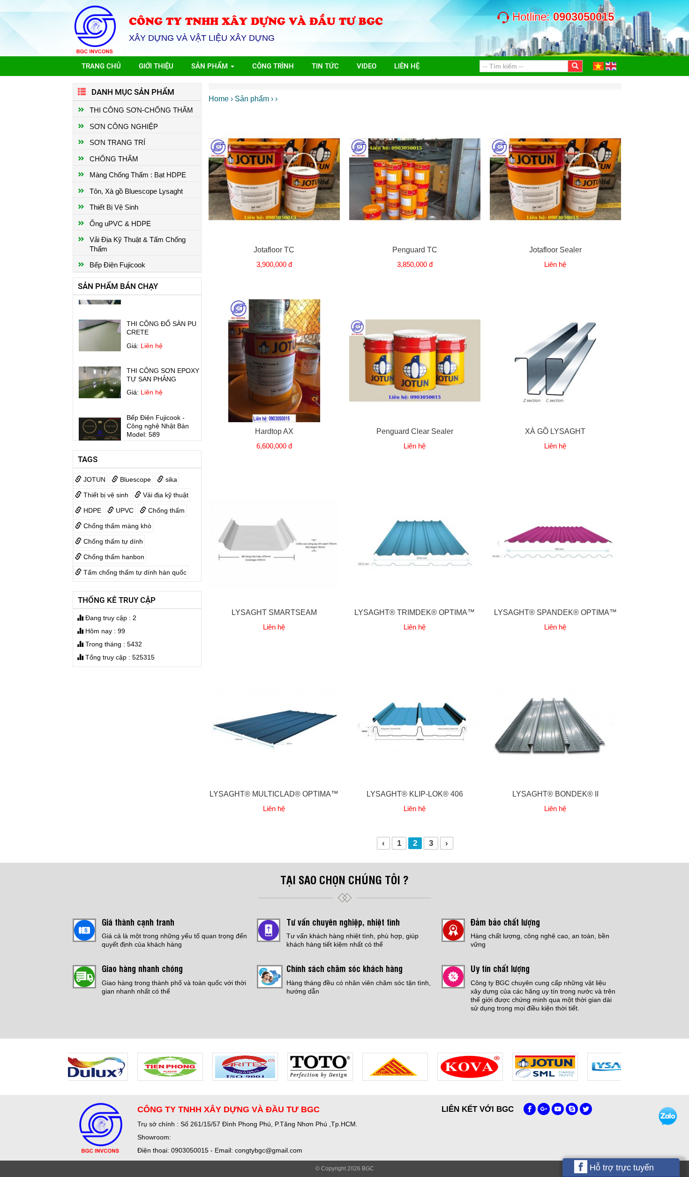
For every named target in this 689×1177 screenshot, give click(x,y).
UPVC (124, 510)
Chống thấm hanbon (113, 557)
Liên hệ (406, 66)
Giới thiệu (156, 66)
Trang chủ (101, 66)
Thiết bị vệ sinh (105, 495)
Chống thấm (165, 510)
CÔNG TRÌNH (273, 66)
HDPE (91, 510)
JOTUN (93, 479)
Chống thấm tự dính (112, 541)
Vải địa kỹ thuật (164, 495)
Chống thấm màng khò (116, 526)
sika (170, 479)
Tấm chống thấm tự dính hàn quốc (134, 572)
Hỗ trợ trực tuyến (620, 1167)
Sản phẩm (210, 66)
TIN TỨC (325, 66)
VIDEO (366, 66)
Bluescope (134, 479)
